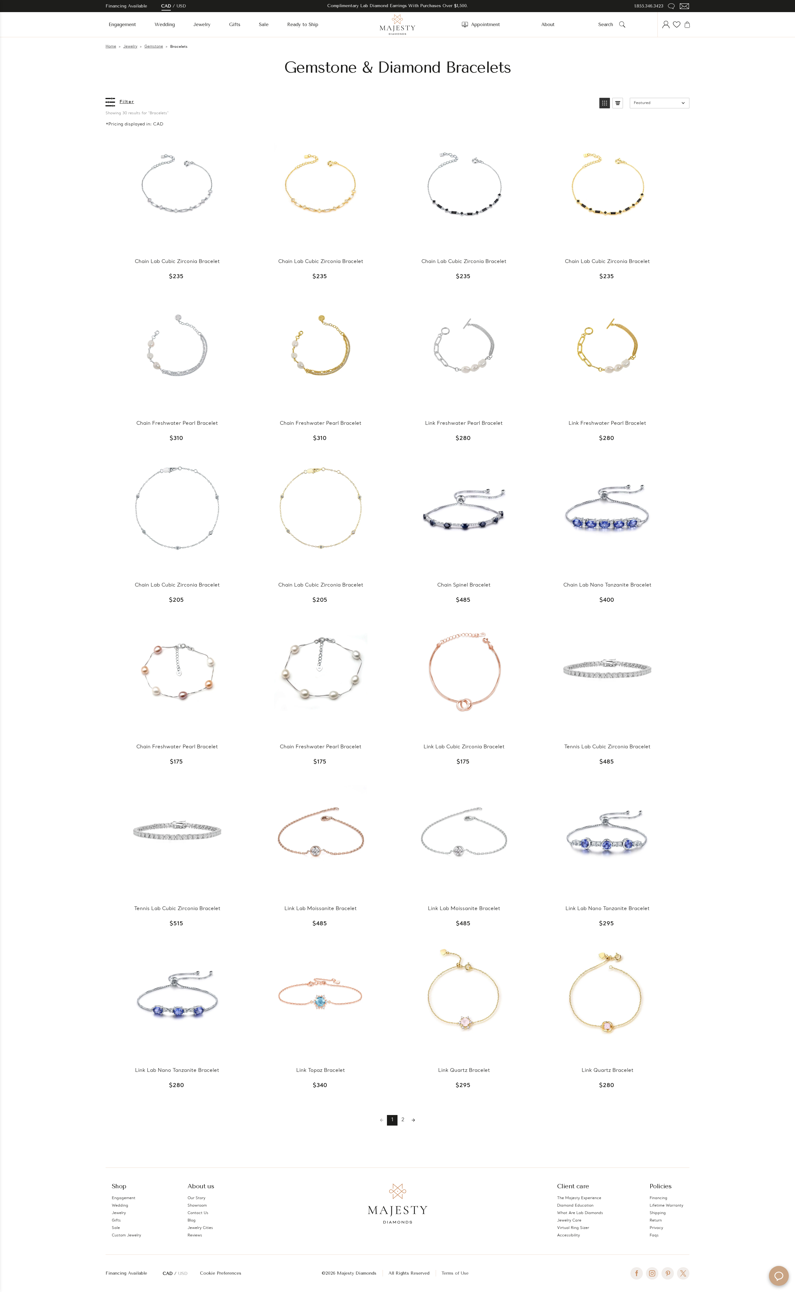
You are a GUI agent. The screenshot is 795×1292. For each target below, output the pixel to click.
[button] (604, 103)
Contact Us (198, 1213)
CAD (166, 6)
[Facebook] (636, 1273)
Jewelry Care (569, 1220)
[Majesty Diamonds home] (397, 24)
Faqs (654, 1235)
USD (181, 6)
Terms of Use (455, 1273)
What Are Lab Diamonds (580, 1213)
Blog (192, 1220)
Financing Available (126, 1273)
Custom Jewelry (126, 1235)
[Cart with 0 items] (687, 24)
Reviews (195, 1235)
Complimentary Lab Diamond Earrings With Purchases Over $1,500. (397, 5)
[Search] (622, 24)
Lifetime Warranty (666, 1206)
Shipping (658, 1213)
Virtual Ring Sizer (573, 1228)
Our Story (196, 1198)
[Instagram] (652, 1273)
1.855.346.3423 (648, 6)
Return (656, 1220)
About (548, 24)
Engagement (122, 24)
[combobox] (607, 24)
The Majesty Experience (579, 1198)
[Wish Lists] (676, 24)
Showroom (197, 1206)
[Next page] (413, 1120)
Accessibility (568, 1235)
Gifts (234, 24)
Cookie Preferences (220, 1273)
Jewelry (202, 24)
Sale (264, 24)
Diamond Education (575, 1206)
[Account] (666, 24)
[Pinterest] (667, 1273)
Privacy (656, 1228)
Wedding (165, 24)
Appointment (485, 24)
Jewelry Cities (200, 1228)
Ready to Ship (302, 24)
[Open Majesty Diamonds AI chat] (779, 1276)
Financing (658, 1198)
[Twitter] (683, 1273)
